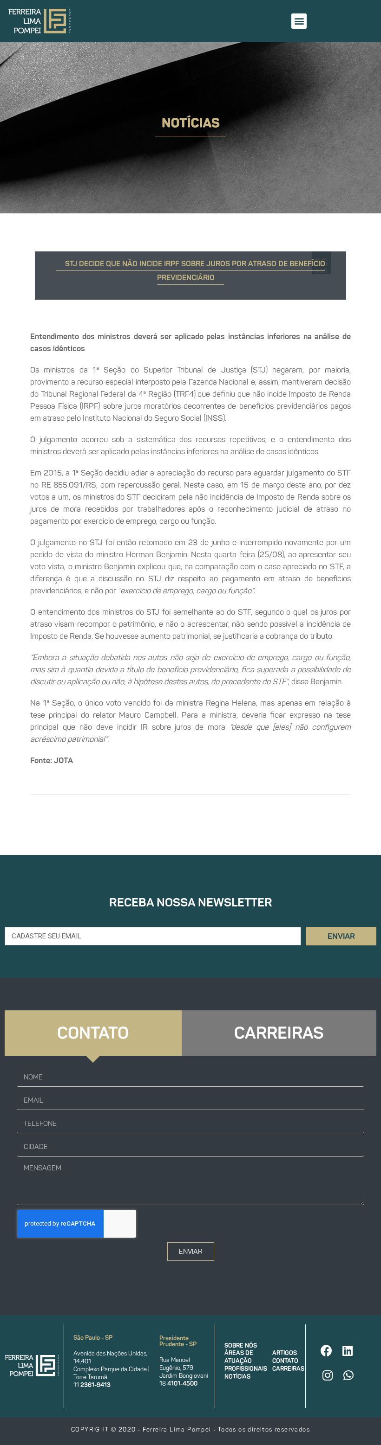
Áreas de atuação (238, 1356)
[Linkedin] (347, 1351)
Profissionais (245, 1368)
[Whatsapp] (348, 1375)
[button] (299, 21)
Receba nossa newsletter (190, 902)
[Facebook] (326, 1351)
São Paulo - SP (92, 1337)
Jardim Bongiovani (183, 1375)
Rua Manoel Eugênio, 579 (176, 1363)
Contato (285, 1360)
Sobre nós (240, 1345)
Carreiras (288, 1368)
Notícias (237, 1376)
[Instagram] (327, 1375)
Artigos (284, 1352)
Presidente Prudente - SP (178, 1341)
